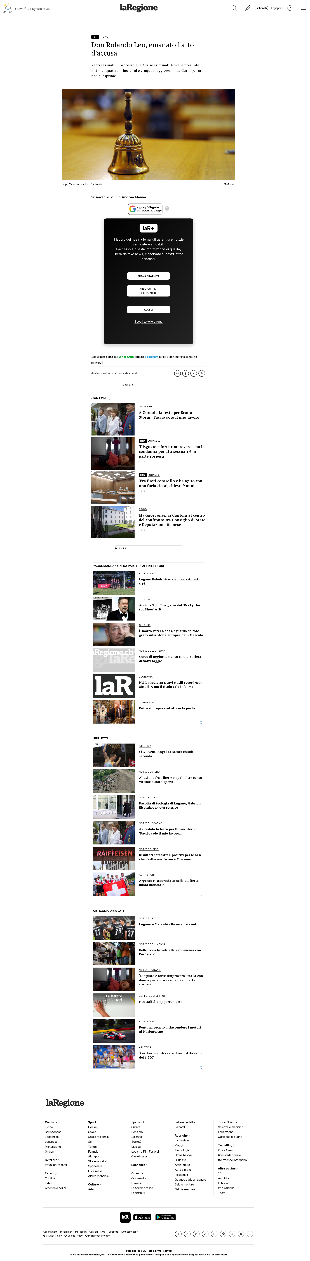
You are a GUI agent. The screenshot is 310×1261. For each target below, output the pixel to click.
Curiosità (180, 1160)
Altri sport (94, 1156)
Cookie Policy (75, 1235)
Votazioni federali (56, 1165)
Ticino (49, 1127)
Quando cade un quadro (190, 1179)
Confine (50, 1178)
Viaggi (179, 1145)
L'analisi (136, 1183)
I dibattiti (180, 1127)
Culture (94, 1184)
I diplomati (181, 1174)
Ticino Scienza (227, 1122)
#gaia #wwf (225, 1150)
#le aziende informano (232, 1160)
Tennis (92, 1146)
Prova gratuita (148, 276)
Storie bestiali (183, 1155)
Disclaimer (66, 1231)
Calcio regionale (98, 1137)
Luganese (51, 1141)
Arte (91, 1189)
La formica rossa (142, 1188)
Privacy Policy (53, 1235)
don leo (95, 373)
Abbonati (262, 8)
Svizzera (51, 1160)
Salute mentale (184, 1184)
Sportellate (95, 1166)
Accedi (148, 309)
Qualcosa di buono (230, 1137)
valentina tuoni (128, 373)
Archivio (223, 1178)
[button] (178, 1234)
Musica (136, 1146)
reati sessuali (109, 373)
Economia (138, 1165)
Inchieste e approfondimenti (185, 1141)
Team (221, 1193)
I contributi (138, 1193)
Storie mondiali (97, 1161)
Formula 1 (94, 1151)
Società (136, 1141)
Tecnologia (182, 1150)
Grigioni (50, 1151)
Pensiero (137, 1132)
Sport (92, 1122)
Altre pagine (227, 1168)
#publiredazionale (229, 1155)
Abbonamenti (50, 1231)
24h (220, 1173)
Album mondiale (98, 1176)
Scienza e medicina (230, 1127)
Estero (50, 1173)
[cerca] (234, 8)
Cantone (51, 1122)
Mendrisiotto (53, 1146)
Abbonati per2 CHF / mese (148, 291)
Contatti (93, 1231)
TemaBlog (225, 1145)
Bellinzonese (53, 1132)
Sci (90, 1141)
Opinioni (137, 1173)
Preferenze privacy (99, 1235)
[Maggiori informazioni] (167, 209)
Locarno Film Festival (145, 1151)
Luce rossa (95, 1171)
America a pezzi (55, 1188)
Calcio (92, 1132)
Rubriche (181, 1135)
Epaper (277, 8)
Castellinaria (139, 1156)
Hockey (93, 1127)
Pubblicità (113, 1231)
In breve (223, 1183)
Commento (138, 1178)
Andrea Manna (134, 197)
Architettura (182, 1165)
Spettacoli (137, 1122)
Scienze (136, 1137)
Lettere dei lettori (185, 1122)
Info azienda (226, 1188)
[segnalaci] (248, 8)
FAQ (102, 1231)
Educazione (225, 1132)
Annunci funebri (129, 1231)
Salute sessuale (185, 1189)
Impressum (81, 1231)
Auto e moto (183, 1169)
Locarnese (52, 1137)
